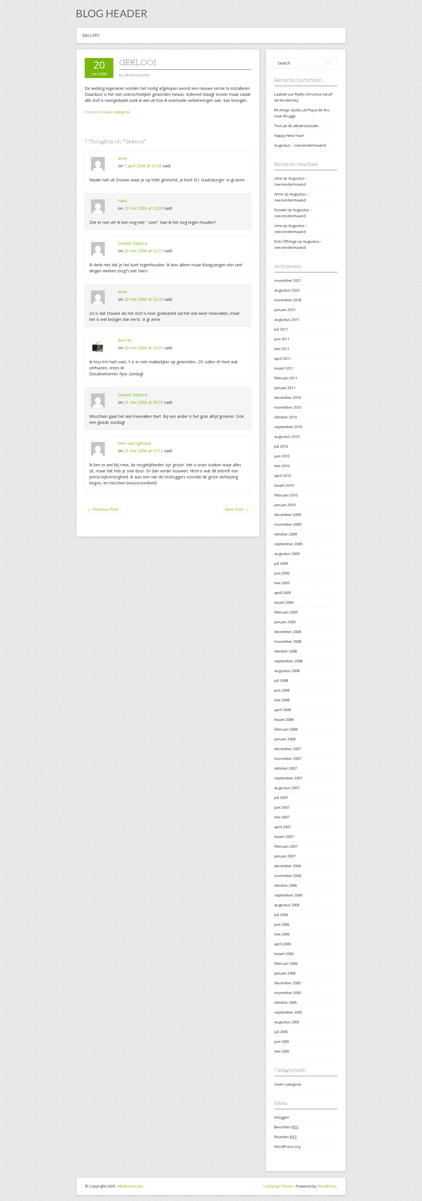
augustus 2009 (286, 553)
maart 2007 (283, 836)
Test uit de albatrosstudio (296, 125)
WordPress (327, 1186)
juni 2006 (281, 924)
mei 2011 (281, 348)
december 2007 (287, 748)
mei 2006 (281, 934)
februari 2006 (285, 963)
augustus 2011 (286, 319)
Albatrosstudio (130, 1186)
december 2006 (287, 865)
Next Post (237, 509)
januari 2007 (284, 856)
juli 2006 (281, 914)
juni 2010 (281, 456)
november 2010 (287, 407)
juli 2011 (281, 329)
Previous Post (102, 509)
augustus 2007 (286, 787)
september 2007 (288, 778)
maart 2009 (283, 602)
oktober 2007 (285, 768)
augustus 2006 (286, 904)
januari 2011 (284, 387)
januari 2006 (284, 973)
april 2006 (282, 943)
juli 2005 (281, 1031)
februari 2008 (285, 729)
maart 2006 (283, 953)
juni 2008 (281, 690)
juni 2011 (281, 339)
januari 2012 (284, 309)
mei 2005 (281, 1051)
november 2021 (287, 280)
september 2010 (288, 426)
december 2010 (287, 397)
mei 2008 (281, 700)
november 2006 (287, 875)
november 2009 (287, 524)
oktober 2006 (285, 885)
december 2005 (287, 982)
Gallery (90, 35)
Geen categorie (116, 112)
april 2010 (282, 475)
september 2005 (288, 1012)
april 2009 (282, 592)
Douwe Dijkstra (132, 243)
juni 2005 (281, 1041)
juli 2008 (281, 680)
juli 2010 (281, 446)
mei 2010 (281, 465)
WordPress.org (287, 1146)
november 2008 (287, 641)
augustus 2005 (286, 1022)
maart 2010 (283, 485)
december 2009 (287, 514)
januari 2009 (284, 621)
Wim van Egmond (134, 443)
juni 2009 (281, 573)
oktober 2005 (285, 1002)
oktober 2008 (285, 651)
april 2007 (282, 826)
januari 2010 (284, 504)
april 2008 (282, 709)
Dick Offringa (285, 241)
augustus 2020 (286, 290)
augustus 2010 (286, 436)
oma (278, 178)
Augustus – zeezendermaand (300, 145)
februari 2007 (285, 846)
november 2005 (287, 992)
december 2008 (287, 631)
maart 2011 (283, 368)
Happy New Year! (289, 135)
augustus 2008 (286, 670)
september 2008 (288, 660)
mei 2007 (281, 817)
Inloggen (281, 1117)
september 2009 (288, 543)
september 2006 (288, 895)
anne (122, 158)
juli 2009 (281, 563)
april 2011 (282, 358)
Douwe (280, 209)
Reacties (285, 1136)
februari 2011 (285, 378)
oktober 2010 (285, 417)
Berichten (286, 1127)
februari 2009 (285, 612)
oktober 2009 (285, 534)
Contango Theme (278, 1186)
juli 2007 (281, 797)
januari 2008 (284, 739)
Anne (278, 194)
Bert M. (125, 340)
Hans (122, 200)
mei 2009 (281, 582)
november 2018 (287, 299)
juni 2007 (281, 807)
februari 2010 (285, 495)
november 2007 (287, 758)
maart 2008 (283, 719)
